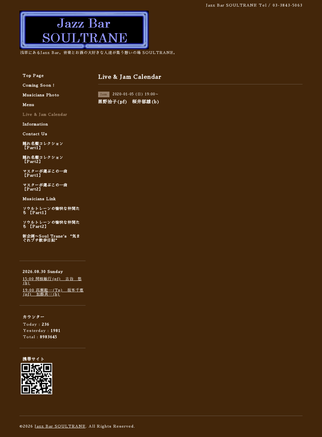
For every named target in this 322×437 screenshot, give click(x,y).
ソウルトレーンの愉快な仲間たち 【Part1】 (51, 211)
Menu (28, 105)
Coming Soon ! (39, 85)
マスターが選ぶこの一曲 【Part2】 (45, 187)
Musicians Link (39, 199)
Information (35, 124)
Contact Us (35, 134)
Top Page (33, 75)
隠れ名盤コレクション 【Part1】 (43, 146)
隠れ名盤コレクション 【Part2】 (43, 159)
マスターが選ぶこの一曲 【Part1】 (45, 173)
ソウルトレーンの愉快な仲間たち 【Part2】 (51, 224)
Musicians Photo (41, 95)
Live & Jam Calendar (45, 114)
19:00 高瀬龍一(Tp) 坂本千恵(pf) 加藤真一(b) (53, 292)
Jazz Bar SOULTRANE (60, 426)
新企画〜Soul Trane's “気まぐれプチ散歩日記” (51, 238)
